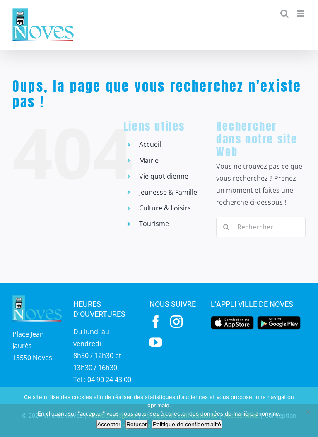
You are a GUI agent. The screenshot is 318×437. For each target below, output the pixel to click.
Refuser (136, 424)
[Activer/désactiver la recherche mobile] (284, 13)
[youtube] (155, 342)
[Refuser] (308, 412)
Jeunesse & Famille (168, 192)
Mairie (149, 160)
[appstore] (232, 318)
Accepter (108, 424)
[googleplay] (278, 318)
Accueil (150, 144)
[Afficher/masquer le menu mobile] (301, 13)
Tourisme (154, 223)
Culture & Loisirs (165, 208)
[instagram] (176, 321)
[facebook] (155, 321)
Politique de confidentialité (187, 424)
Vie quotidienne (163, 176)
